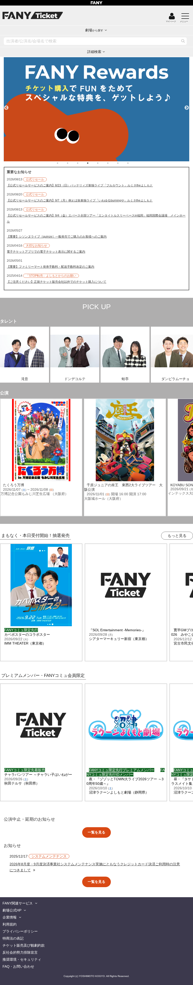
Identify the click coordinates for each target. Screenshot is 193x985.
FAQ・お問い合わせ (18, 966)
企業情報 (10, 917)
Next (186, 105)
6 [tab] (113, 163)
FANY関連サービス (18, 903)
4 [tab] (92, 163)
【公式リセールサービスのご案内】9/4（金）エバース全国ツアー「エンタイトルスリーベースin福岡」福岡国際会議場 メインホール (96, 218)
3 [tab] (82, 163)
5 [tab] (103, 163)
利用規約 (10, 924)
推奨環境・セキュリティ (22, 959)
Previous (6, 105)
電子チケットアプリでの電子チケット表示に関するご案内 (46, 251)
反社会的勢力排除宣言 (20, 952)
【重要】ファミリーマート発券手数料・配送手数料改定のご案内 (50, 266)
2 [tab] (72, 163)
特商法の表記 (13, 938)
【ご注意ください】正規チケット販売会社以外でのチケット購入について (56, 282)
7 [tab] (123, 163)
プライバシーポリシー (20, 931)
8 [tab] (133, 163)
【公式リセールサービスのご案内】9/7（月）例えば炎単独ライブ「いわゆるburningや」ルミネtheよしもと (80, 200)
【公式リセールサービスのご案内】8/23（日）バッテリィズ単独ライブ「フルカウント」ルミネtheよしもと (80, 185)
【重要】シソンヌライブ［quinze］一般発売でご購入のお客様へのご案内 (57, 236)
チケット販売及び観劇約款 (24, 945)
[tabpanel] (96, 109)
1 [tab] (62, 163)
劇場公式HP (12, 910)
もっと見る (177, 535)
